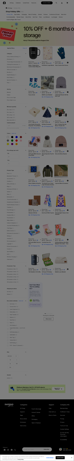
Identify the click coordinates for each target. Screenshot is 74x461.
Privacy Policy (21, 459)
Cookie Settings (49, 457)
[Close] (71, 457)
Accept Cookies (60, 457)
